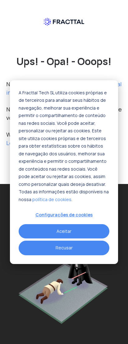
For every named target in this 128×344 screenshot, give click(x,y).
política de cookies (51, 199)
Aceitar (64, 231)
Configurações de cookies (64, 215)
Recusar (64, 248)
